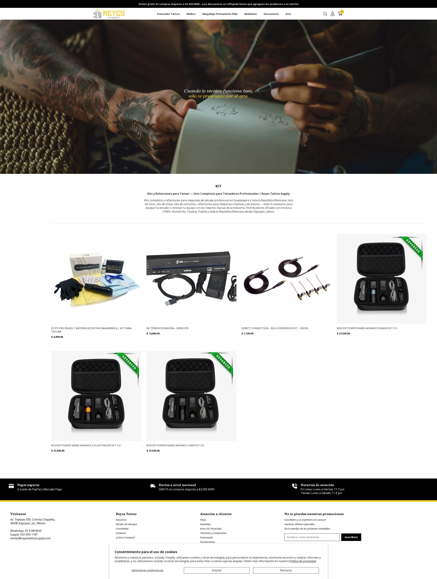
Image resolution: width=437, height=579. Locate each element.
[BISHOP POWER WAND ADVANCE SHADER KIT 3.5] (382, 279)
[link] (77, 487)
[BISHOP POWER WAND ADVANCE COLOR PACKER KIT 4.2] (96, 396)
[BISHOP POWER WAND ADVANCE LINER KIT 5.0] (191, 396)
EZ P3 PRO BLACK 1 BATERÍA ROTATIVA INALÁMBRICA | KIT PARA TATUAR (91, 329)
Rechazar (286, 570)
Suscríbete (351, 537)
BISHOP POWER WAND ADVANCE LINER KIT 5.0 (175, 445)
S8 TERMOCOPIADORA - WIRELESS (167, 328)
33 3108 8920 (33, 531)
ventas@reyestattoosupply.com (30, 538)
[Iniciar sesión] (333, 14)
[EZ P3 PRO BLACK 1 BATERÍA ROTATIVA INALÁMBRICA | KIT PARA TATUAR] (96, 279)
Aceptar (217, 570)
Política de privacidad (302, 561)
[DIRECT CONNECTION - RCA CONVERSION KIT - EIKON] (287, 279)
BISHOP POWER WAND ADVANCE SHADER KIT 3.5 (367, 328)
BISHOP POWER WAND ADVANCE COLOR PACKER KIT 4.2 (86, 445)
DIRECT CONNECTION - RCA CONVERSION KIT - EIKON (275, 328)
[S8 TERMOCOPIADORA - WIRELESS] (191, 279)
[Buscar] (325, 14)
